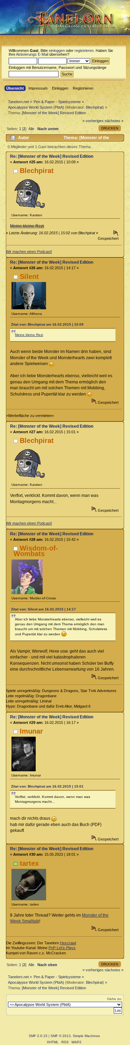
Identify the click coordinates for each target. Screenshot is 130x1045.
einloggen (57, 50)
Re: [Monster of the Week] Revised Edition (51, 156)
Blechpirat (94, 107)
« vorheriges (93, 121)
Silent (29, 276)
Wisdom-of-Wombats (36, 550)
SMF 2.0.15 (38, 1036)
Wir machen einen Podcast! (29, 251)
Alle (31, 129)
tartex (29, 863)
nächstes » (114, 121)
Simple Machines (86, 1036)
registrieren (84, 50)
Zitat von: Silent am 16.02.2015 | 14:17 (43, 609)
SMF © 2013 (61, 1036)
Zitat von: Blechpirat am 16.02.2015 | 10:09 (47, 324)
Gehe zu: (114, 999)
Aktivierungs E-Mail (32, 54)
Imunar (31, 731)
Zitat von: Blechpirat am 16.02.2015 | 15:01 (47, 786)
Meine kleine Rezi (27, 226)
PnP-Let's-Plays (62, 948)
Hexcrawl (68, 943)
